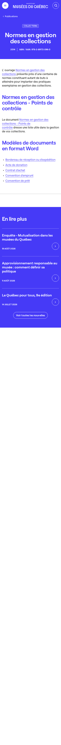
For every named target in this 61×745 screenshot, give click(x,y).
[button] (30, 315)
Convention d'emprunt (19, 175)
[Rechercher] (56, 5)
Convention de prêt (17, 180)
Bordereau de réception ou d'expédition (30, 159)
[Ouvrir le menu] (5, 5)
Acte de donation (16, 165)
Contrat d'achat (15, 170)
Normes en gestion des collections (23, 72)
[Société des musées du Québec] (30, 5)
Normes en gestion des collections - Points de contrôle (25, 123)
